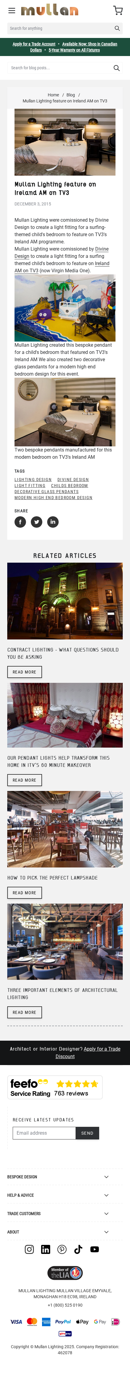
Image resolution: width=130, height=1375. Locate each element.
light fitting (30, 485)
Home (53, 94)
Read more (25, 672)
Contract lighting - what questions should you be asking (63, 653)
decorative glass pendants (47, 491)
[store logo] (49, 9)
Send (87, 1133)
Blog (71, 94)
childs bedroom (69, 485)
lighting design (33, 479)
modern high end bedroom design (54, 497)
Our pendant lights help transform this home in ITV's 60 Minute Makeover (58, 761)
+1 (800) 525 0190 (65, 1305)
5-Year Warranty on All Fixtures (74, 50)
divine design (73, 479)
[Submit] (116, 68)
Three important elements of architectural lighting (62, 994)
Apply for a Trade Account (34, 44)
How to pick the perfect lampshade (52, 878)
